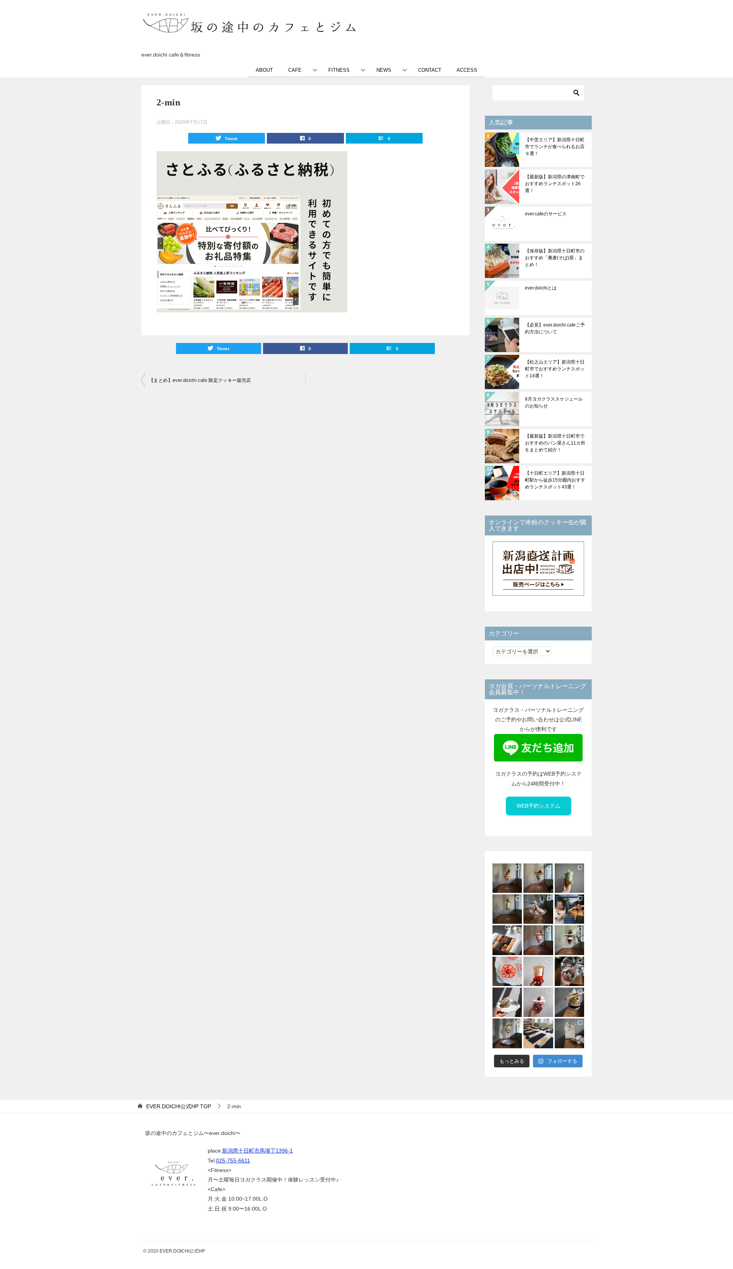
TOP (178, 1106)
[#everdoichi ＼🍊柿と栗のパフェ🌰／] (507, 878)
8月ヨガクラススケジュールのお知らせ (554, 402)
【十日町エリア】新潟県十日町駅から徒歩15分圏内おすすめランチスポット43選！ (555, 480)
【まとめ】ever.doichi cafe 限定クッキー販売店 (200, 380)
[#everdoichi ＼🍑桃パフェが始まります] (538, 940)
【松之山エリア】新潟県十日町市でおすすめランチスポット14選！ (554, 368)
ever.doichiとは (541, 288)
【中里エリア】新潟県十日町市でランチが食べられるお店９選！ (554, 146)
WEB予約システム (538, 806)
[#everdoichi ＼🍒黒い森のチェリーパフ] (569, 940)
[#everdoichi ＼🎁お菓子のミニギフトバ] (569, 1033)
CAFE (295, 70)
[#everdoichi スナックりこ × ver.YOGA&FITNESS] (538, 1033)
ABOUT (264, 70)
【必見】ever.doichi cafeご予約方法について (555, 328)
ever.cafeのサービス (546, 214)
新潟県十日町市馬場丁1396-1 (257, 1151)
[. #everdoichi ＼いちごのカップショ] (538, 1002)
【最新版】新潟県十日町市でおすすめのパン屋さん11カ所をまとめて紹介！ (555, 443)
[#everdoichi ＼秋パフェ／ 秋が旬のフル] (538, 878)
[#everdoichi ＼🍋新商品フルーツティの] (538, 971)
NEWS (383, 70)
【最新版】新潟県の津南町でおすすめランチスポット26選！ (554, 183)
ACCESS (467, 70)
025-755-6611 (233, 1160)
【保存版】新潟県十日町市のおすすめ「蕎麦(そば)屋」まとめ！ (554, 257)
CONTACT (429, 70)
